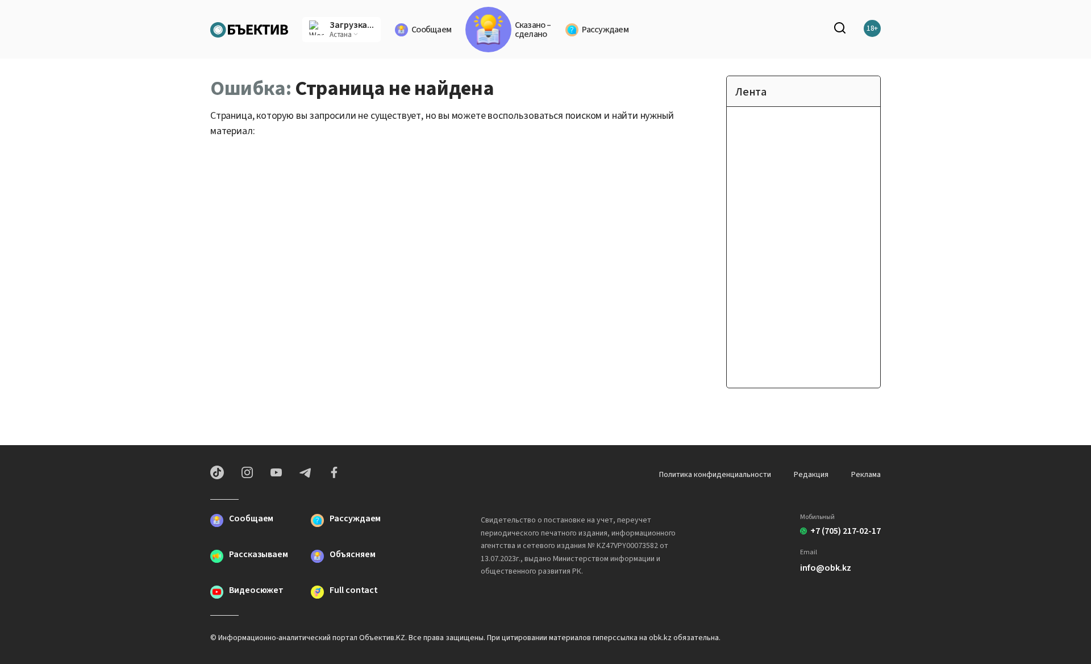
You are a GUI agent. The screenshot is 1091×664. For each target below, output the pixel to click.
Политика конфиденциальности (715, 474)
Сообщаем (431, 29)
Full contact (354, 591)
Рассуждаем (605, 29)
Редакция (811, 474)
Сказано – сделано (533, 29)
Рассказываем (258, 555)
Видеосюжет (256, 591)
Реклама (866, 474)
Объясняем (352, 555)
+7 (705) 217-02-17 (845, 531)
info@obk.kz (825, 568)
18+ (872, 28)
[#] (249, 28)
